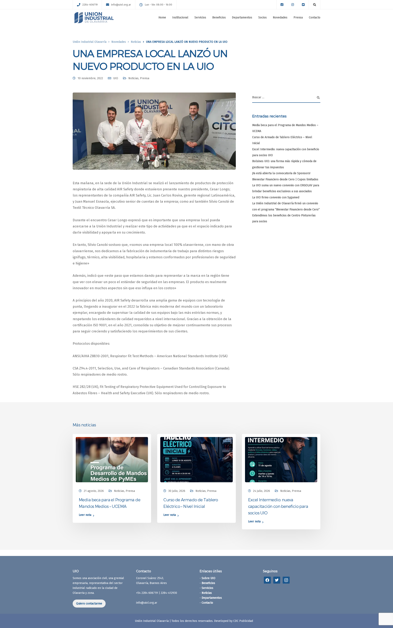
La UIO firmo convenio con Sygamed (275, 197)
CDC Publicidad (243, 621)
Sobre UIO (208, 578)
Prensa (298, 17)
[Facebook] (267, 580)
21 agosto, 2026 (94, 491)
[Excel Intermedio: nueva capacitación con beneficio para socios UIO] (281, 459)
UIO (115, 78)
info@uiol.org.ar (121, 4)
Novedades (280, 17)
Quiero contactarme (89, 603)
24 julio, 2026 (261, 491)
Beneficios (219, 17)
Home (162, 17)
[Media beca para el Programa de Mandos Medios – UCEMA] (112, 459)
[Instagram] (286, 580)
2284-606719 (90, 4)
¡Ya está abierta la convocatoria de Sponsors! (281, 173)
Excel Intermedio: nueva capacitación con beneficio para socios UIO (278, 506)
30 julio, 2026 (176, 491)
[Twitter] (276, 580)
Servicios (200, 17)
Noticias (133, 78)
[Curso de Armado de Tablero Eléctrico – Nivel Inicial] (196, 459)
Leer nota (85, 515)
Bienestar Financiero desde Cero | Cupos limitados (285, 179)
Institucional (180, 17)
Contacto (314, 17)
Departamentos (242, 17)
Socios (262, 17)
